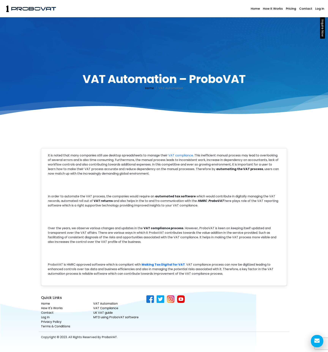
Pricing (291, 8)
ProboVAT (109, 337)
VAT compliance (180, 155)
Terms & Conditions (55, 326)
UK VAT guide (103, 312)
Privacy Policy (51, 322)
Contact (305, 8)
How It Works (273, 8)
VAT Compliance (105, 308)
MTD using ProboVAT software (116, 317)
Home (255, 8)
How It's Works (52, 308)
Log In (319, 8)
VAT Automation (105, 303)
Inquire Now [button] (322, 28)
